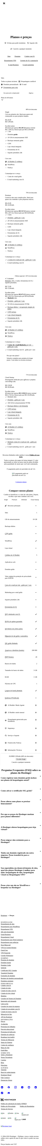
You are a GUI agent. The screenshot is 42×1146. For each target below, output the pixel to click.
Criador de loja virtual (8, 993)
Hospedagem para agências (9, 942)
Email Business (6, 934)
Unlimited (24, 499)
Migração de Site (6, 1014)
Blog (2, 1063)
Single (6, 499)
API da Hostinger (6, 1017)
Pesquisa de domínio (7, 960)
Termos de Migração (7, 1040)
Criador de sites (6, 988)
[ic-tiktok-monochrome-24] (2, 1093)
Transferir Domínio (7, 973)
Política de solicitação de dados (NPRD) (14, 1104)
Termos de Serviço (7, 1109)
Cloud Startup (35, 499)
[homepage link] (4, 3)
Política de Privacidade (8, 1106)
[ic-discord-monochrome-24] (9, 1093)
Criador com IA (6, 985)
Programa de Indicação (8, 1032)
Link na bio (4, 1004)
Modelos (3, 996)
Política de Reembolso (27, 1106)
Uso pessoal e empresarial (11, 93)
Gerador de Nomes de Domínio (11, 998)
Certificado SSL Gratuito (9, 970)
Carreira (3, 1060)
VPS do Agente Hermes (8, 948)
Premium (14, 499)
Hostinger (4, 915)
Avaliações (4, 1024)
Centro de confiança (7, 1045)
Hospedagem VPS (7, 929)
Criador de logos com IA (9, 1012)
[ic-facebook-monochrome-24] (9, 1087)
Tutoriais (3, 1070)
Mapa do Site (5, 1048)
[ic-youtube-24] (29, 1087)
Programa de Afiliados (8, 1027)
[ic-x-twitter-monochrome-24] (22, 1087)
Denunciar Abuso (6, 1080)
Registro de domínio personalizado (12, 978)
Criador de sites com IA (8, 991)
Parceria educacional (7, 1029)
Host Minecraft (5, 945)
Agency (31, 93)
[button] (21, 778)
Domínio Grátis (6, 965)
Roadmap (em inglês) (8, 1037)
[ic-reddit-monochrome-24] (35, 1087)
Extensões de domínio (8, 976)
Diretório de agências (7, 1034)
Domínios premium (7, 981)
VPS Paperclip (5, 953)
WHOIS (3, 968)
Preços (3, 1021)
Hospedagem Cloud (7, 937)
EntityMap (4, 1050)
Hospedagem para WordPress (10, 926)
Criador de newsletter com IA (10, 1009)
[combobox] (21, 99)
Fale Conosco (5, 1077)
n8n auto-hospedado (7, 932)
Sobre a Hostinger (6, 1055)
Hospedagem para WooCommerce (12, 940)
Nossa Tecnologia (6, 1057)
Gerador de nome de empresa (10, 1006)
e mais (24, 1119)
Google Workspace (7, 955)
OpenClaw (4, 950)
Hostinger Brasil (6, 1075)
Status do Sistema (6, 1042)
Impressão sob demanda (8, 1001)
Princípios (4, 1065)
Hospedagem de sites (7, 924)
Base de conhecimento (8, 1072)
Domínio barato (6, 962)
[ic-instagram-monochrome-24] (15, 1087)
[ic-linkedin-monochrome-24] (2, 1087)
